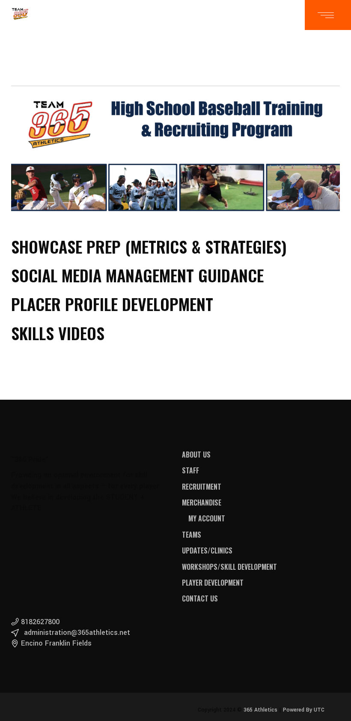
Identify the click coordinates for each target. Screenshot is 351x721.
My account (206, 518)
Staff (190, 470)
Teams (191, 535)
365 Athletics (259, 710)
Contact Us (200, 598)
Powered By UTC (303, 710)
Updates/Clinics (207, 550)
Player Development (213, 582)
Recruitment (201, 487)
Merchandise (201, 502)
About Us (196, 454)
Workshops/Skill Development (229, 567)
